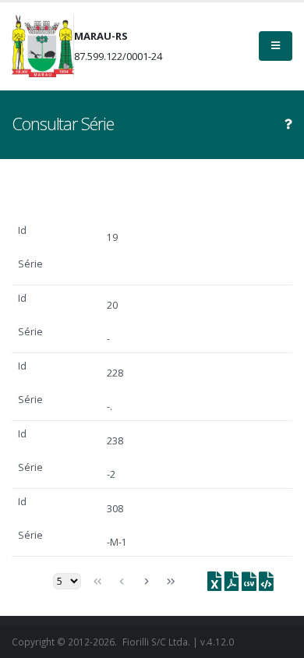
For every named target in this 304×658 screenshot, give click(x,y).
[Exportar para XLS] (214, 585)
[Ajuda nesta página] (288, 124)
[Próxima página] (146, 582)
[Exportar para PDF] (230, 585)
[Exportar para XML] (265, 585)
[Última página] (171, 582)
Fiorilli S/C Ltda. (156, 641)
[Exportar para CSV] (247, 585)
